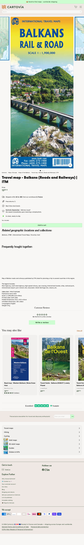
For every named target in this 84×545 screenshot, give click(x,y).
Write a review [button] (42, 322)
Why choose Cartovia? (8, 479)
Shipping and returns (8, 492)
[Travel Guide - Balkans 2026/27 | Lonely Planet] (56, 364)
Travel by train (35, 235)
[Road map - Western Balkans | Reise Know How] (20, 365)
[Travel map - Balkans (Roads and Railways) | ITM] (42, 261)
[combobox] (42, 11)
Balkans (4, 235)
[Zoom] (70, 165)
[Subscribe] (72, 416)
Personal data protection (39, 527)
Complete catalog (7, 500)
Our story (4, 487)
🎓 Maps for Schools (8, 503)
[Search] (80, 11)
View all (79, 330)
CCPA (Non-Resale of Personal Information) (17, 529)
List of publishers (7, 497)
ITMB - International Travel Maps (19, 235)
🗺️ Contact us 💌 (7, 481)
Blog (3, 489)
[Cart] (75, 7)
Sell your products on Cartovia (11, 495)
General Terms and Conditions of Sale (15, 527)
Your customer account (9, 484)
